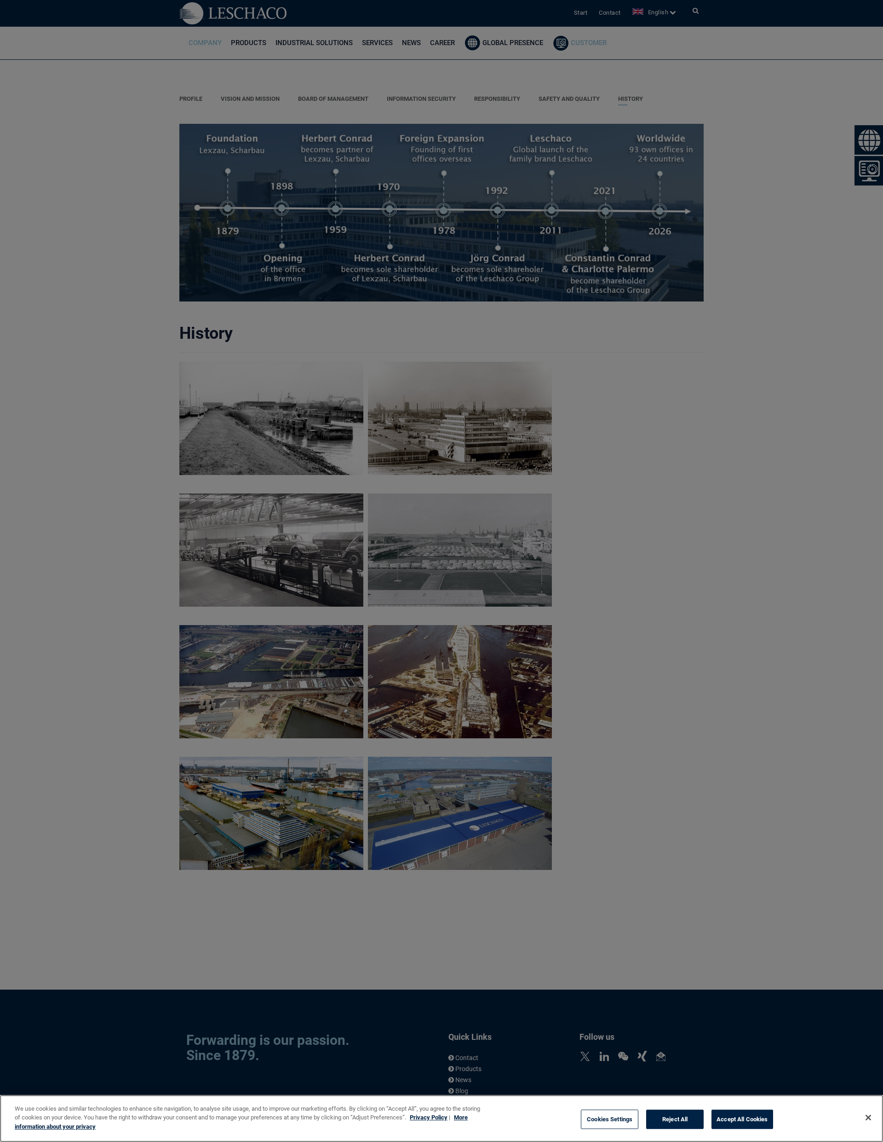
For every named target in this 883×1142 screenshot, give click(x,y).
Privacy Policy (428, 1117)
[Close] (868, 1117)
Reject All (675, 1119)
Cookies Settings (609, 1119)
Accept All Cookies (742, 1119)
